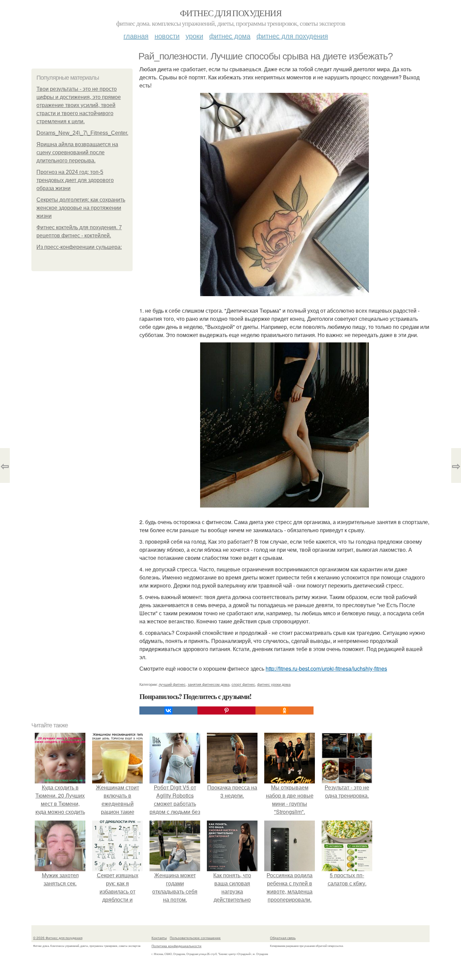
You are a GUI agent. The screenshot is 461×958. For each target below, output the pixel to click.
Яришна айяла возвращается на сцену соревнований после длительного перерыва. (77, 152)
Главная (136, 36)
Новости (167, 36)
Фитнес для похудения (230, 13)
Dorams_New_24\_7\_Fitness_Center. (82, 133)
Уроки (194, 36)
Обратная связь (283, 937)
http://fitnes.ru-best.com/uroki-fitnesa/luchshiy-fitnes (326, 668)
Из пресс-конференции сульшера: (79, 247)
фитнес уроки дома (274, 684)
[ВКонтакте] (168, 710)
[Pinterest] (226, 710)
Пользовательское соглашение (195, 937)
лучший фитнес (172, 684)
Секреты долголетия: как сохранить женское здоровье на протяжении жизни (80, 208)
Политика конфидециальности (176, 945)
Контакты (159, 937)
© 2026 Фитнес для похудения (57, 937)
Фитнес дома (229, 36)
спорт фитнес (243, 684)
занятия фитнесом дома (208, 684)
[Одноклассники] (284, 710)
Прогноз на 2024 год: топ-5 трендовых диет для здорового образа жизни (75, 180)
